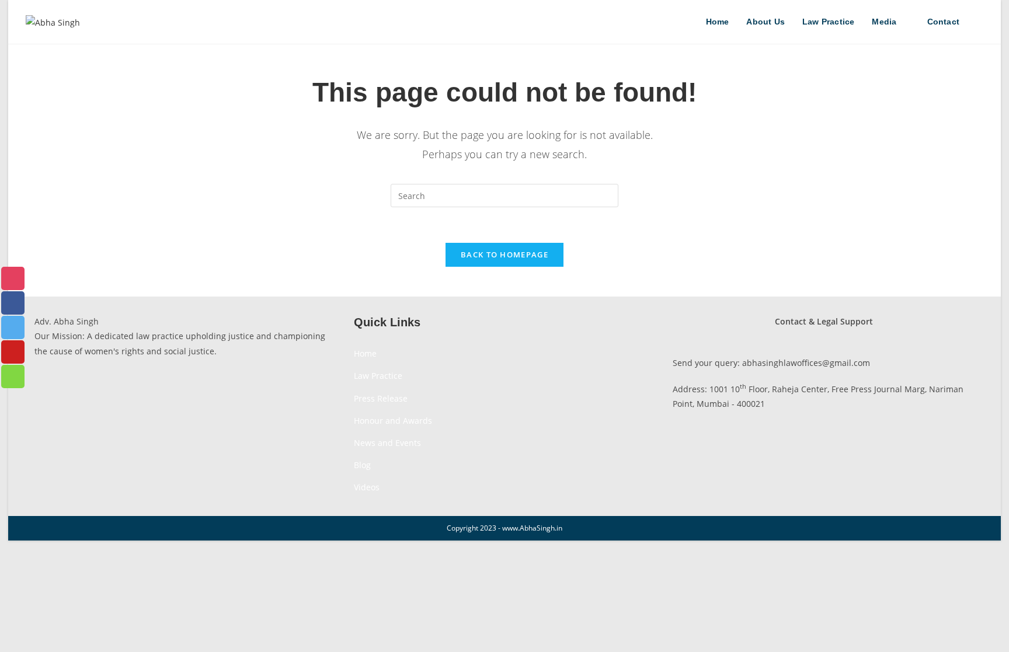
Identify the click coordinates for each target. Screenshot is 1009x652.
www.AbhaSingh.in (532, 528)
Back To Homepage (504, 254)
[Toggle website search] (980, 22)
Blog (362, 464)
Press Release (381, 398)
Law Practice (378, 375)
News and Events (387, 442)
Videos (367, 487)
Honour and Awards (393, 420)
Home (365, 353)
